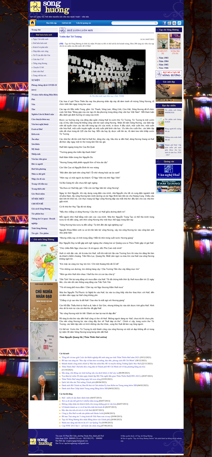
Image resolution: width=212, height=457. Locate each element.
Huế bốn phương (39, 169)
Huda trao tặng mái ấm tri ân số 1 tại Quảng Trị (81, 422)
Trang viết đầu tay (40, 184)
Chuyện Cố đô (38, 67)
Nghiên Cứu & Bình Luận (43, 114)
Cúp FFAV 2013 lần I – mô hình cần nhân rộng (81, 426)
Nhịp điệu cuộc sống (40, 51)
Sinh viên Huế (38, 71)
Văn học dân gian (39, 159)
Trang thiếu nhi (38, 189)
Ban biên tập (51, 23)
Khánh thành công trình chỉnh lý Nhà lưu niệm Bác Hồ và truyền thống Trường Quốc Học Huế (101, 363)
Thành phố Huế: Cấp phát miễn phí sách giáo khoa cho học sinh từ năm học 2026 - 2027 (173, 150)
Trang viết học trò (39, 75)
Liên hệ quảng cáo (83, 23)
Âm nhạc (35, 139)
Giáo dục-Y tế (38, 59)
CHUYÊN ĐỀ (37, 204)
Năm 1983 (163, 58)
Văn (33, 104)
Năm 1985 (163, 65)
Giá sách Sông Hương (41, 209)
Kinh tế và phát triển (40, 47)
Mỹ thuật (35, 149)
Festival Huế (37, 129)
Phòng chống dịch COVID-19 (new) (44, 87)
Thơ (33, 109)
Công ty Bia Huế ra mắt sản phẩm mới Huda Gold (82, 413)
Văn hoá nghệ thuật (40, 124)
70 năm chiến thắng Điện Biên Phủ (45, 97)
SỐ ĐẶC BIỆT (38, 199)
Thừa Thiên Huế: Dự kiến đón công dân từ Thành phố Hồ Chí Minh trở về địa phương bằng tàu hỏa (103, 367)
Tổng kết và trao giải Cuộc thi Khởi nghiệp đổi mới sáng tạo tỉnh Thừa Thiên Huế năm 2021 (100, 357)
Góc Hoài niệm (38, 194)
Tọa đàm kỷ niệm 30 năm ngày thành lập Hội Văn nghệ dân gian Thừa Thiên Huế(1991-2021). (102, 376)
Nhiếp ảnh (36, 154)
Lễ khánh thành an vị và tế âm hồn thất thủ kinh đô (83, 407)
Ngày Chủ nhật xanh (40, 39)
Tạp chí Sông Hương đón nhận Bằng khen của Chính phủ (86, 419)
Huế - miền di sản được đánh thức (76, 398)
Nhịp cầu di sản (38, 179)
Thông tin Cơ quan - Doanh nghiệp (43, 220)
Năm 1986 (163, 68)
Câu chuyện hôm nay (41, 119)
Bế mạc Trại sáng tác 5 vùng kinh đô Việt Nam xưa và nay (86, 416)
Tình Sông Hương (39, 228)
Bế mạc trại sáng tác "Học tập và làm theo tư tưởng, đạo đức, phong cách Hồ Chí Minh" (98, 360)
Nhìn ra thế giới (38, 174)
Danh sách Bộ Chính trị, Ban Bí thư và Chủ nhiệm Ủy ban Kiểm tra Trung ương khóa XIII (99, 385)
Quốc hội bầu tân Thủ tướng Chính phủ (78, 382)
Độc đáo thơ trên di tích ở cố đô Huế (77, 410)
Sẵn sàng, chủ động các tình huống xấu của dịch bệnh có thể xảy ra (90, 373)
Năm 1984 (163, 61)
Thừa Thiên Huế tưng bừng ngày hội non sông (81, 379)
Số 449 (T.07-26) (163, 52)
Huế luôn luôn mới (44, 35)
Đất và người (37, 164)
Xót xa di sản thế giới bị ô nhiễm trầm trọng (80, 401)
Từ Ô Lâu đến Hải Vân (41, 55)
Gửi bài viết (66, 23)
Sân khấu (36, 144)
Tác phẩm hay (38, 214)
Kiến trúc (36, 134)
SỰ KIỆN (36, 80)
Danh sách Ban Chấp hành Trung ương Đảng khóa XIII (85, 388)
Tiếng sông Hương (40, 63)
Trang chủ (36, 30)
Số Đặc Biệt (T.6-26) (175, 52)
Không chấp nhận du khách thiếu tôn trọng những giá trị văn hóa (89, 404)
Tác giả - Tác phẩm (40, 233)
